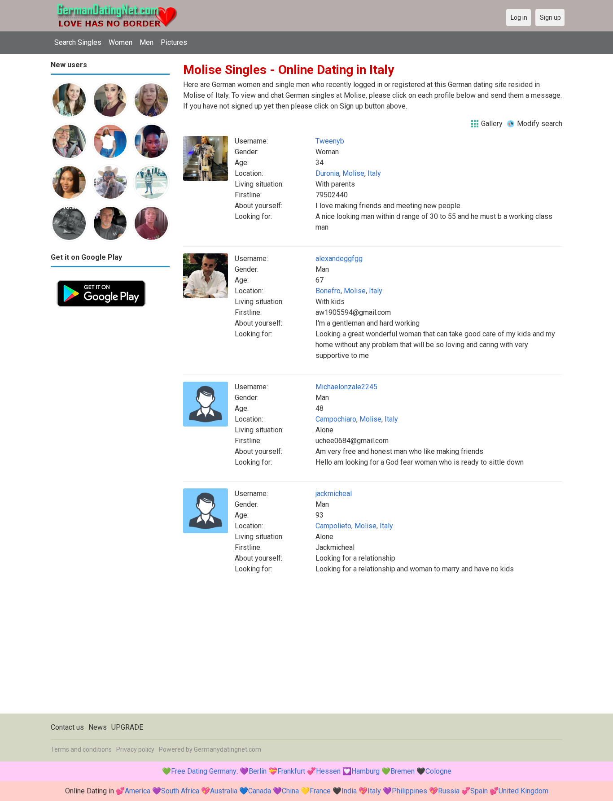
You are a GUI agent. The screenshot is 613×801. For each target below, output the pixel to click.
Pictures (174, 42)
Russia (449, 791)
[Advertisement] (110, 447)
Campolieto (333, 526)
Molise (353, 173)
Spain (479, 791)
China (290, 791)
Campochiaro (335, 419)
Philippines (409, 791)
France (320, 791)
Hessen (328, 771)
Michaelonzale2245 (346, 387)
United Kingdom (523, 791)
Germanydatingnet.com (227, 749)
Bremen (402, 771)
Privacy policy (135, 749)
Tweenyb (329, 141)
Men (146, 42)
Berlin (258, 771)
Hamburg (365, 771)
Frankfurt (291, 771)
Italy (374, 173)
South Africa (180, 791)
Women (120, 42)
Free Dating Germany (203, 771)
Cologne (438, 771)
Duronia (327, 173)
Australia (223, 791)
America (137, 791)
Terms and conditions (81, 749)
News (97, 727)
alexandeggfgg (339, 258)
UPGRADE (127, 727)
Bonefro (328, 291)
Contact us (67, 727)
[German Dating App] (101, 279)
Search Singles (77, 42)
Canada (259, 791)
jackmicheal (333, 493)
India (349, 791)
